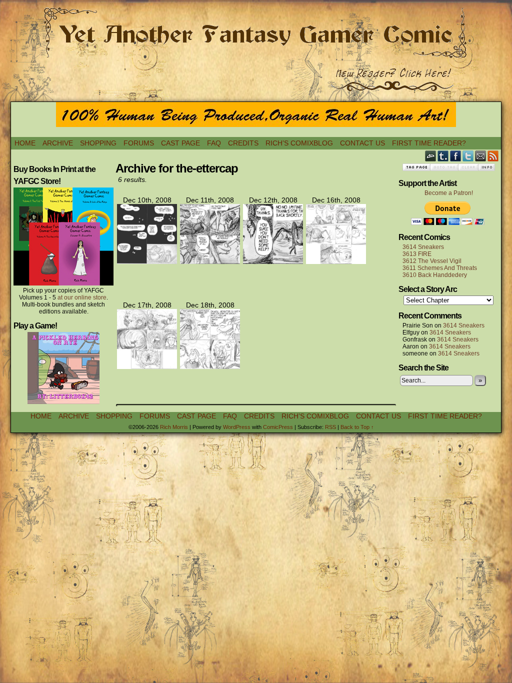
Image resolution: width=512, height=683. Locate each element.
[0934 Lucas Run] (147, 366)
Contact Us (362, 143)
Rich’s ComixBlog (299, 143)
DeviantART (430, 156)
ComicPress (278, 427)
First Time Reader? (429, 143)
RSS (493, 156)
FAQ (214, 143)
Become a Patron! (448, 193)
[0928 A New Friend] (210, 262)
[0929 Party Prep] (273, 262)
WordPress (236, 427)
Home (25, 143)
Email (480, 156)
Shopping (98, 143)
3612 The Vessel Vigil (432, 261)
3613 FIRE (417, 254)
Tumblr (443, 156)
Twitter (468, 156)
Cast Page (180, 143)
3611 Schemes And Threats (439, 268)
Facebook (456, 156)
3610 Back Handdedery (434, 275)
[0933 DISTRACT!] (336, 262)
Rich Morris (174, 427)
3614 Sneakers (423, 247)
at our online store (82, 297)
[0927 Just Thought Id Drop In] (147, 262)
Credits (243, 143)
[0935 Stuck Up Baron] (210, 366)
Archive (57, 143)
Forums (139, 143)
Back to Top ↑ (357, 427)
